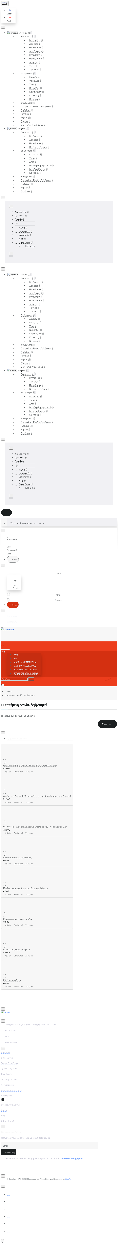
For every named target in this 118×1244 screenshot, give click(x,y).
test (15, 658)
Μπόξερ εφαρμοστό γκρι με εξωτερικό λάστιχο (25, 888)
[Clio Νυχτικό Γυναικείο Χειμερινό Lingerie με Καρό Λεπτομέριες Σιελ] (8, 818)
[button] (10, 12)
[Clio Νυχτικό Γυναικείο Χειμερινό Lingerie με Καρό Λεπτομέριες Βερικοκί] (8, 788)
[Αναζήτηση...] (5, 649)
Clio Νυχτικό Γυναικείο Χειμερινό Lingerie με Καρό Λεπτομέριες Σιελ (35, 826)
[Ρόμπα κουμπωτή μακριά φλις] (8, 911)
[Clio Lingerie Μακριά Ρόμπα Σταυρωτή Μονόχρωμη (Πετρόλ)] (8, 757)
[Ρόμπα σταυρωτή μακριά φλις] (8, 849)
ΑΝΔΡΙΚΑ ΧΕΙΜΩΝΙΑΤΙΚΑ (25, 662)
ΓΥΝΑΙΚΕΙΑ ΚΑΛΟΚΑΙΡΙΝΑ (26, 669)
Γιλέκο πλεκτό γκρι (12, 980)
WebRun (68, 1179)
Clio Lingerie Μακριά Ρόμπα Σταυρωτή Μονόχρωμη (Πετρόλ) (30, 765)
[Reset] (6, 512)
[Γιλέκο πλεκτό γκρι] (8, 972)
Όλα (16, 654)
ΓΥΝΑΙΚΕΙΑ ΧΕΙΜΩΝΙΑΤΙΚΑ (26, 673)
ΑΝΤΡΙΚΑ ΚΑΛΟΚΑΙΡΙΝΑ (25, 665)
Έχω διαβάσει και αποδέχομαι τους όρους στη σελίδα (44, 1158)
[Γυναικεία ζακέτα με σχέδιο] (8, 941)
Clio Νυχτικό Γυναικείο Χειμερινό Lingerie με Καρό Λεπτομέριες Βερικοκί (37, 796)
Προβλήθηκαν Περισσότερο (18, 738)
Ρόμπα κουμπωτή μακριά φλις (17, 918)
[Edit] (3, 27)
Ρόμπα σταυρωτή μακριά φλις (17, 857)
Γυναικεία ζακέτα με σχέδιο (16, 949)
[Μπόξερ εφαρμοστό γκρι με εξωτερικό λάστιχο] (8, 880)
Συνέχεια (107, 723)
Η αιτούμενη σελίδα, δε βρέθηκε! (20, 695)
